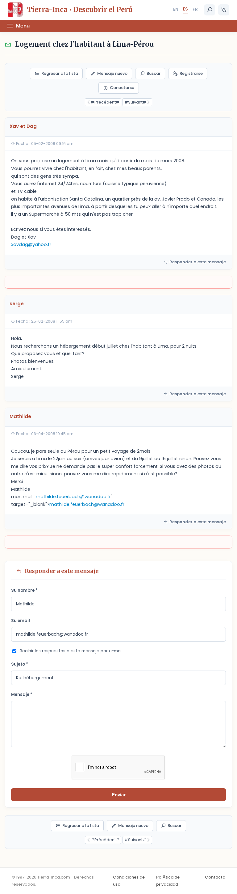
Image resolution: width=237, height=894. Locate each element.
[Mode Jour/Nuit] (223, 9)
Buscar (153, 73)
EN (175, 9)
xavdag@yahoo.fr (31, 244)
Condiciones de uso (129, 880)
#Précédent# (105, 102)
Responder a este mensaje (197, 262)
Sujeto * (19, 664)
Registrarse (191, 73)
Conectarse (122, 88)
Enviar (119, 794)
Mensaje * (21, 694)
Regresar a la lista (59, 73)
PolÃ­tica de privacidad (168, 880)
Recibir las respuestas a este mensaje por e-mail (71, 651)
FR (195, 9)
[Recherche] (209, 9)
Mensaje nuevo (112, 73)
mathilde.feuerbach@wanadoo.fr (73, 497)
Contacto (215, 877)
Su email (20, 621)
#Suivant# (135, 102)
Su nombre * (24, 590)
